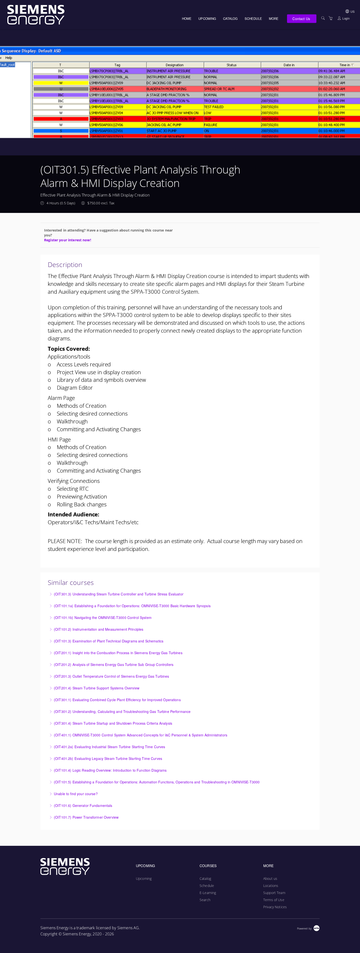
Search (205, 899)
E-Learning (208, 892)
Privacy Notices (275, 907)
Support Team (274, 892)
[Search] (323, 18)
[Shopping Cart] (331, 18)
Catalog (230, 18)
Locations (270, 885)
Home (187, 18)
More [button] (274, 18)
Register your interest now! (67, 240)
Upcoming (207, 18)
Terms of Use (273, 899)
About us (270, 878)
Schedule (253, 18)
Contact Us (301, 18)
